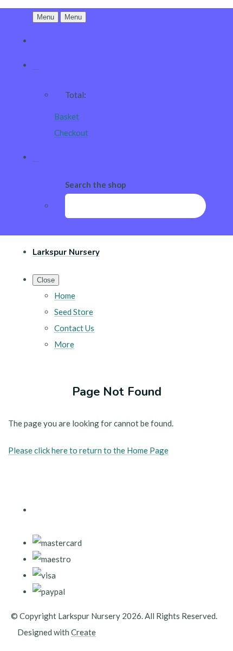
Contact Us (74, 328)
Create (83, 632)
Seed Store (73, 312)
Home (64, 295)
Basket (66, 116)
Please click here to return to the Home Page (88, 450)
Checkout (71, 132)
